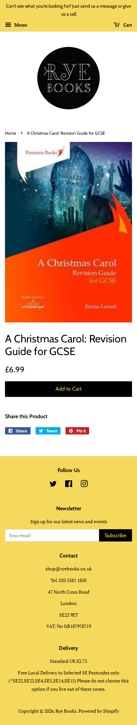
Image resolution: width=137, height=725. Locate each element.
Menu (20, 25)
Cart (127, 25)
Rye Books (66, 711)
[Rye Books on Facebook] (68, 485)
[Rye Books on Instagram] (84, 485)
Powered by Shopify (98, 711)
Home (10, 133)
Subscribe (115, 535)
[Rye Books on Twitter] (53, 485)
